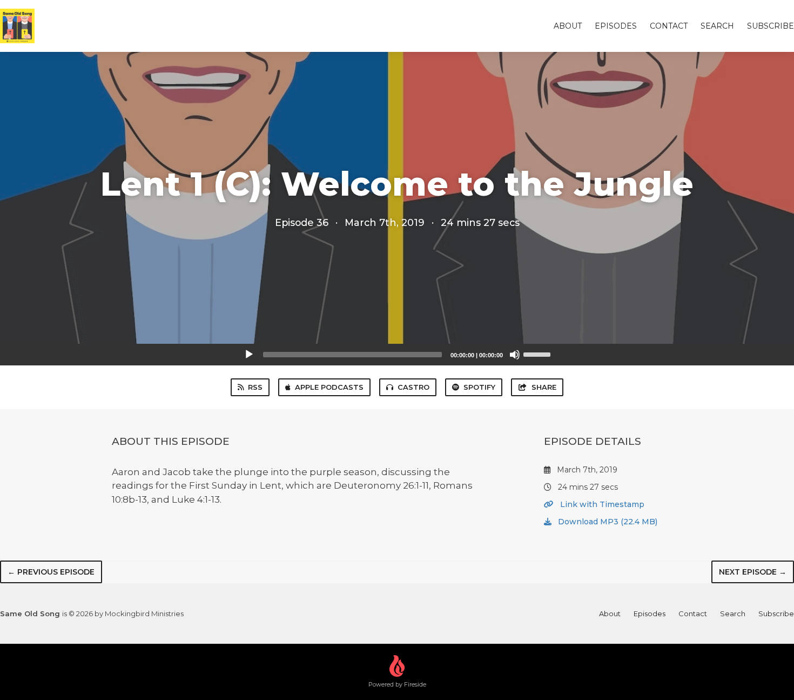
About (568, 26)
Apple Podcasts (329, 387)
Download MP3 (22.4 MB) (606, 521)
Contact (669, 26)
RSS (255, 387)
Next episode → (752, 572)
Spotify (479, 387)
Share (543, 387)
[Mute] (514, 354)
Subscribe (770, 26)
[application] (397, 354)
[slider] (538, 353)
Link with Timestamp (601, 504)
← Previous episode (51, 572)
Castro (413, 387)
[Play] (249, 354)
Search (717, 26)
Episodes (616, 26)
